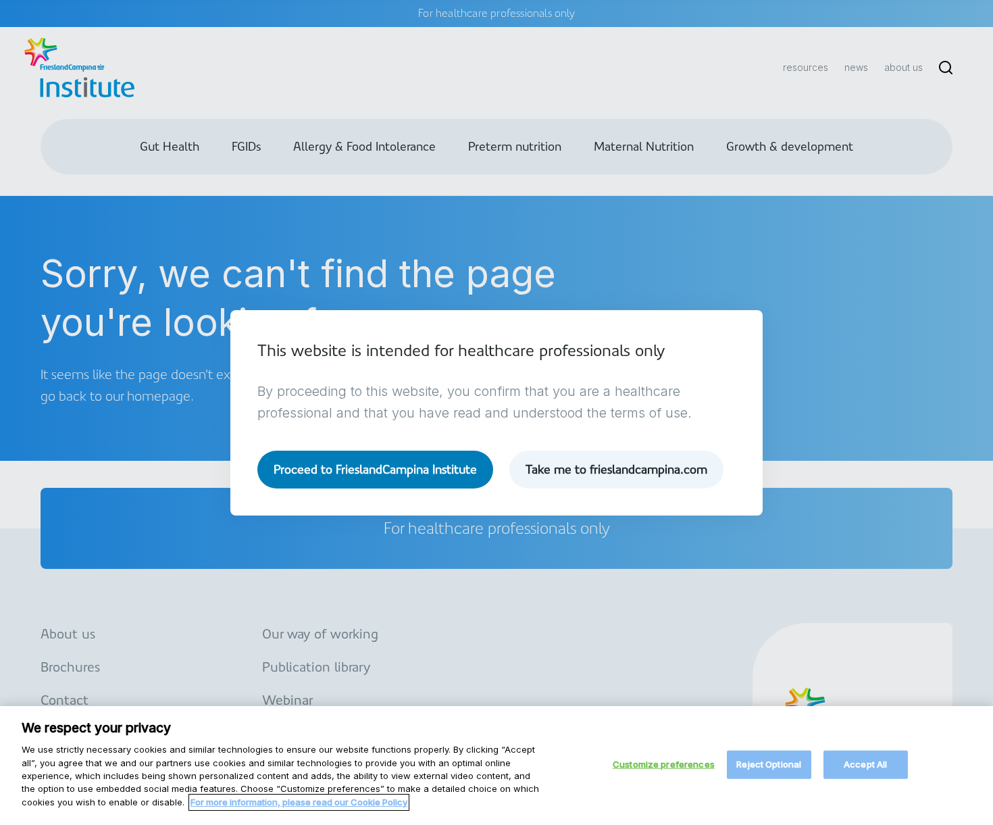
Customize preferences (664, 764)
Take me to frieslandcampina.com (616, 469)
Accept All (865, 764)
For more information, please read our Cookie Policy (298, 802)
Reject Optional (768, 764)
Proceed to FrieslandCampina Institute (375, 469)
